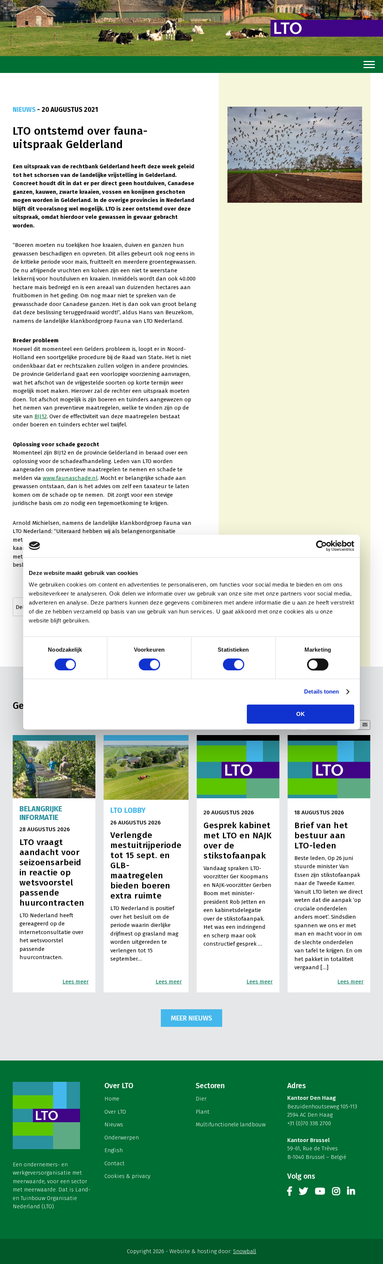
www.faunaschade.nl (70, 478)
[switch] (149, 664)
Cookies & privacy (127, 1176)
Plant (202, 1111)
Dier (201, 1098)
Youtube (320, 1192)
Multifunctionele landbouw (231, 1124)
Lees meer (75, 981)
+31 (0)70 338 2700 (309, 1123)
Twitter (303, 1192)
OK (300, 714)
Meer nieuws (191, 1018)
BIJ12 (40, 416)
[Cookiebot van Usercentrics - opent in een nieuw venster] (321, 545)
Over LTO (115, 1111)
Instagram (336, 1192)
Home (111, 1098)
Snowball (244, 1251)
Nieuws (113, 1124)
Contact (114, 1163)
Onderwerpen (121, 1137)
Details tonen (321, 691)
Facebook (289, 1192)
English (113, 1150)
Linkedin (351, 1192)
